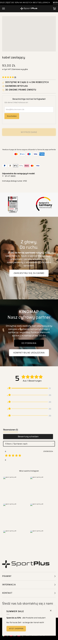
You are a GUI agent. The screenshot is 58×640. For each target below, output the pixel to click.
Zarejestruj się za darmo (29, 273)
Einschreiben (12, 116)
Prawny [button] (7, 576)
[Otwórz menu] (6, 8)
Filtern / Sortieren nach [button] (16, 444)
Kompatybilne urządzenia (29, 352)
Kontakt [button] (7, 592)
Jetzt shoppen (16, 628)
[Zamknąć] (52, 609)
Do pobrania (28, 343)
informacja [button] (9, 584)
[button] (9, 77)
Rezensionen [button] (10, 429)
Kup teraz (29, 141)
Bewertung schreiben (28, 436)
